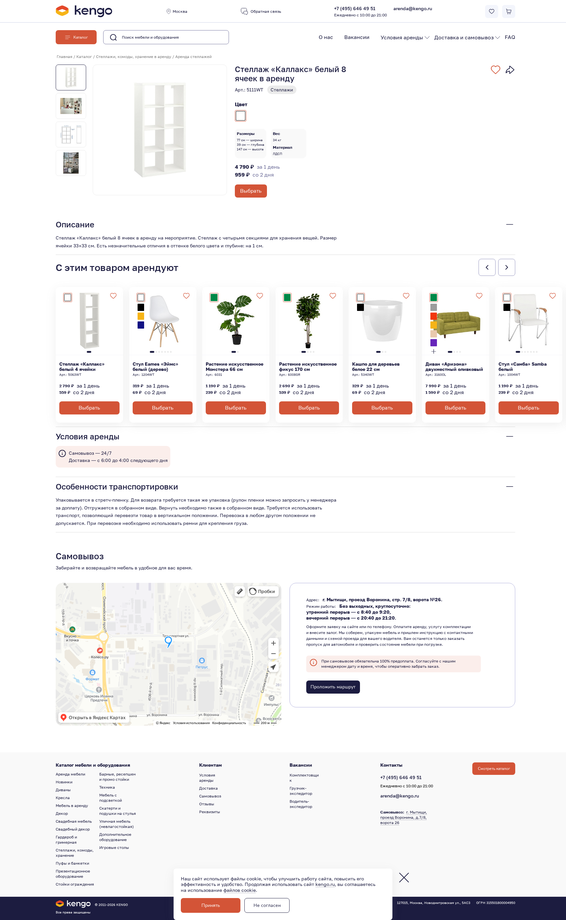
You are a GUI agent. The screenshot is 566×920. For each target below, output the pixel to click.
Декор (62, 813)
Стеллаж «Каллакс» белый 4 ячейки (81, 366)
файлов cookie (239, 890)
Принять (210, 905)
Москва (180, 11)
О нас (326, 37)
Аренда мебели (70, 774)
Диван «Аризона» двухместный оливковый (454, 366)
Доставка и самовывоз (464, 37)
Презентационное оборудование (73, 874)
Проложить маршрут (333, 687)
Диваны (63, 789)
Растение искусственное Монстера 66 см (234, 366)
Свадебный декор (73, 829)
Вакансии (356, 37)
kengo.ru (325, 884)
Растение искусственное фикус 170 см (308, 366)
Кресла (63, 797)
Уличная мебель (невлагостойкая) (116, 824)
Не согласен (267, 905)
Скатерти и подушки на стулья (117, 811)
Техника (107, 787)
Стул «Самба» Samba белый (523, 366)
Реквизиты (209, 811)
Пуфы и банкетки (72, 863)
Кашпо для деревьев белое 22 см (376, 366)
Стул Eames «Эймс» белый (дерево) (155, 366)
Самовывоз (210, 796)
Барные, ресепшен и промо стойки (117, 777)
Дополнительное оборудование (115, 837)
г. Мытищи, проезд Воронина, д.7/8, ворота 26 (403, 817)
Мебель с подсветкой (110, 798)
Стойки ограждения (75, 884)
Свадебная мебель (74, 821)
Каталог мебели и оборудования (93, 765)
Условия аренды (402, 37)
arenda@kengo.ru (412, 8)
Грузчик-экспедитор (301, 791)
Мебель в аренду (72, 805)
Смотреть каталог (494, 768)
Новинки (64, 781)
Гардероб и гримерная (66, 839)
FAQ (510, 37)
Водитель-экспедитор (301, 804)
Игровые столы (114, 847)
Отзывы (206, 803)
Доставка (208, 788)
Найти (213, 37)
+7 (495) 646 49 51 (360, 12)
